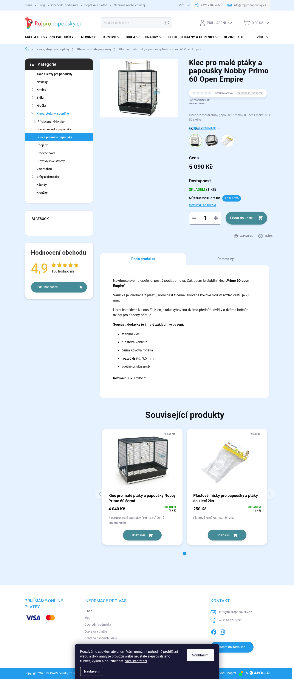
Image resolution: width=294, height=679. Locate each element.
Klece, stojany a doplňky (53, 113)
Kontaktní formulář (232, 647)
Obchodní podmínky (64, 5)
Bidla (40, 97)
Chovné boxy (46, 153)
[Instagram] (222, 631)
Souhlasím (200, 655)
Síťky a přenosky (48, 177)
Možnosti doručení (202, 205)
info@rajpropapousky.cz (235, 612)
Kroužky (42, 192)
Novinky (42, 82)
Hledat (166, 23)
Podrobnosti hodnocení (249, 93)
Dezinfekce (44, 169)
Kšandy (42, 184)
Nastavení (91, 671)
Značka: (197, 103)
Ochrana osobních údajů (130, 5)
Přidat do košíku (242, 218)
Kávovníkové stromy (51, 161)
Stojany (43, 145)
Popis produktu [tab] (143, 259)
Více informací (136, 661)
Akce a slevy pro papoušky (54, 74)
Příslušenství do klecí (51, 121)
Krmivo (41, 89)
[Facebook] (213, 631)
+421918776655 (230, 620)
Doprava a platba (95, 5)
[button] (184, 553)
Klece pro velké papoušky (54, 129)
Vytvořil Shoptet (225, 673)
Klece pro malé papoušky (55, 137)
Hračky (41, 105)
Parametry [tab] (225, 259)
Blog (42, 5)
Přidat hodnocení (47, 287)
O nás (28, 5)
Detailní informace (202, 128)
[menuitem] (51, 37)
